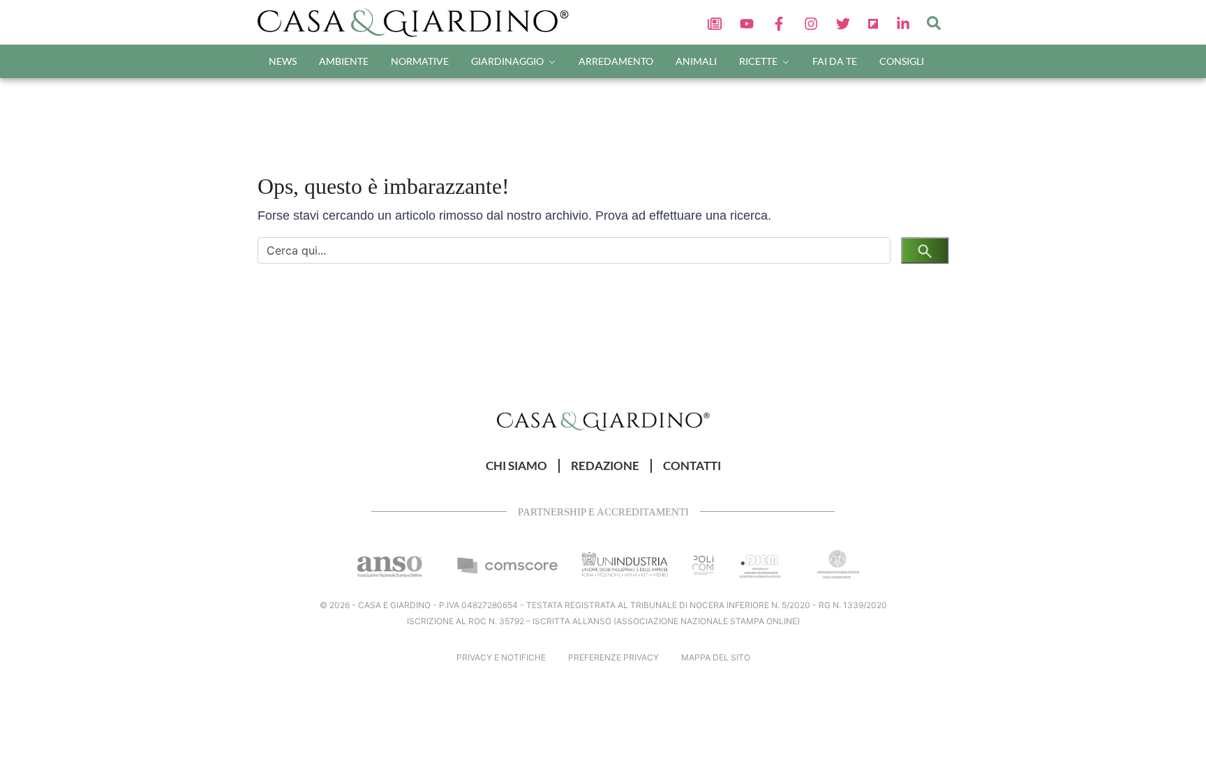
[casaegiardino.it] (418, 22)
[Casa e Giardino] (603, 420)
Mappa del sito (715, 657)
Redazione (605, 466)
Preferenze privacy (613, 657)
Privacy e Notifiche (501, 657)
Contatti (692, 466)
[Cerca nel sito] (933, 22)
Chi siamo (516, 466)
